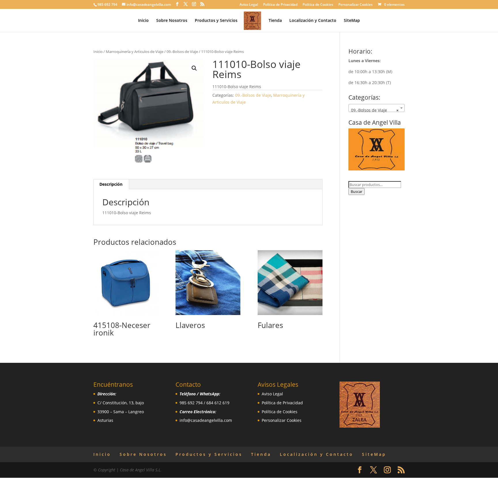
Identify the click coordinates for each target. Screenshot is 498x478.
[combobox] (376, 108)
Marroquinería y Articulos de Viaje (134, 51)
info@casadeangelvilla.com (206, 420)
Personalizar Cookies (355, 5)
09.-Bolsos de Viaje (182, 51)
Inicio (143, 20)
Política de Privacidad (280, 5)
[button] (194, 68)
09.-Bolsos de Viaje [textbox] (375, 110)
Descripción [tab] (110, 184)
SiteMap (352, 20)
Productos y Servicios (216, 20)
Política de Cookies (318, 5)
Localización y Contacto (312, 20)
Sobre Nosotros (171, 20)
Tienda (275, 20)
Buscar (356, 191)
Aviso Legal (248, 5)
